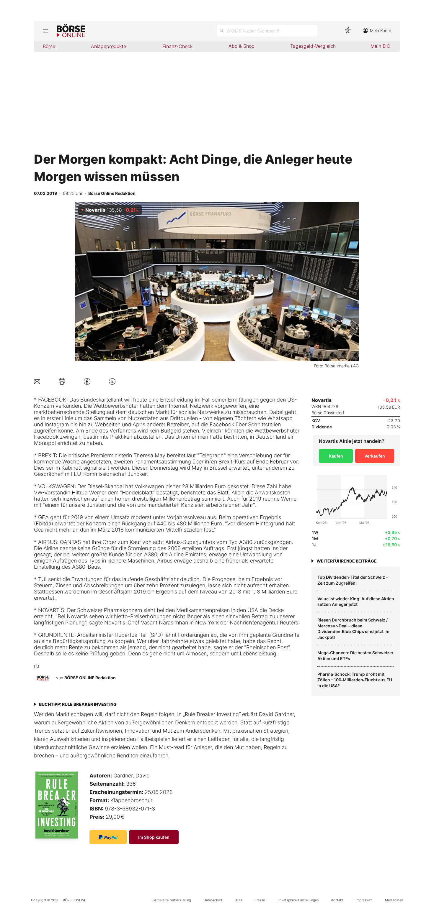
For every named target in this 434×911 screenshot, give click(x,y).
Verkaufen (374, 455)
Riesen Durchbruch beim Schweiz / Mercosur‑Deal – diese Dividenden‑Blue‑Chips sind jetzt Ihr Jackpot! (353, 628)
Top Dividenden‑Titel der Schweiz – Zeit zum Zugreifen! (352, 580)
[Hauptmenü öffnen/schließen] (45, 31)
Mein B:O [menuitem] (380, 46)
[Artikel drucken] (61, 381)
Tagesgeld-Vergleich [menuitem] (313, 46)
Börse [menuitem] (49, 46)
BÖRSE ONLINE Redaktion (90, 677)
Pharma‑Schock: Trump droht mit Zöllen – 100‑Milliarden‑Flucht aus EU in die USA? (354, 680)
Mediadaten (394, 900)
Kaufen (336, 455)
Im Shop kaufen (153, 837)
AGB (238, 900)
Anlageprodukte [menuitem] (108, 46)
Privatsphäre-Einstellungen (298, 900)
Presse (259, 900)
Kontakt (337, 900)
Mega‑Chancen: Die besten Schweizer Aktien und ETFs (355, 655)
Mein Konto (380, 30)
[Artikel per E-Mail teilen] (37, 381)
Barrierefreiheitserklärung (172, 900)
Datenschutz (213, 900)
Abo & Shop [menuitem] (241, 46)
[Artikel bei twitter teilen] (112, 381)
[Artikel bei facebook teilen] (87, 381)
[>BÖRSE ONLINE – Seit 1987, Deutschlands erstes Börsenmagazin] (71, 31)
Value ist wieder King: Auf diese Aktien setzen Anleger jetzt (355, 601)
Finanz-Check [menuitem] (177, 46)
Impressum (364, 900)
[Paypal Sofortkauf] (108, 837)
